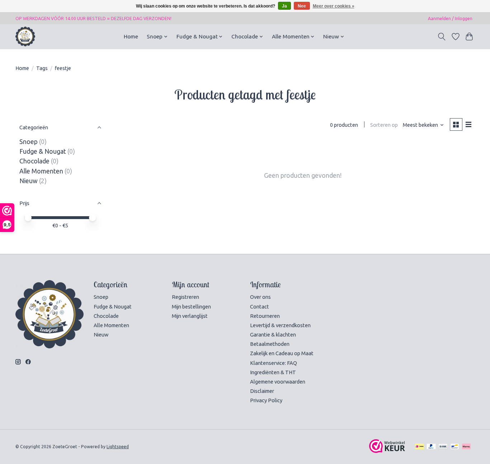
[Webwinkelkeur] (387, 450)
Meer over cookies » (333, 6)
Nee (302, 6)
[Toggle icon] (442, 36)
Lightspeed (118, 446)
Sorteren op (384, 125)
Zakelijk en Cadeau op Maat (282, 353)
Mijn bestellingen (191, 306)
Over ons (260, 297)
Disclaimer (262, 391)
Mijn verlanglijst (190, 316)
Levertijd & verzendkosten (280, 325)
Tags (42, 68)
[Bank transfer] (443, 447)
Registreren (185, 297)
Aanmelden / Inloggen (450, 18)
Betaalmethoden (269, 344)
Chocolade (34, 161)
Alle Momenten (41, 171)
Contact (259, 306)
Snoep (28, 141)
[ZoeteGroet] (25, 36)
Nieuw (28, 180)
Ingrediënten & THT (273, 372)
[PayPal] (431, 447)
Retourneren (265, 316)
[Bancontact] (454, 447)
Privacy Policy (266, 400)
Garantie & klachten (273, 334)
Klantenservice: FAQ (273, 363)
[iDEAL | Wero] (419, 447)
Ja (284, 6)
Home (131, 36)
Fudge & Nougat (42, 151)
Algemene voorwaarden (277, 382)
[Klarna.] (466, 447)
